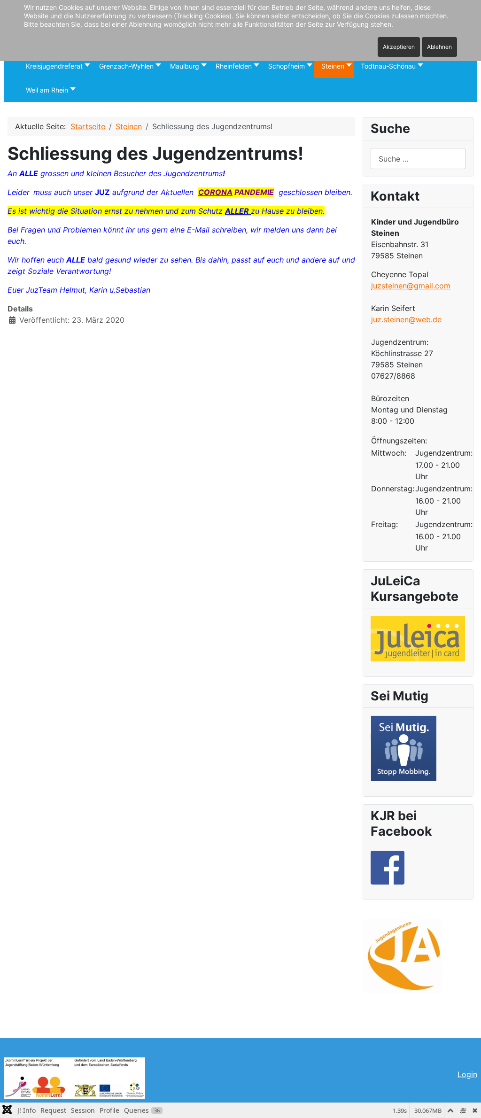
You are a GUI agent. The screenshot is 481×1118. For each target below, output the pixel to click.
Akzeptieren (399, 46)
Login (467, 1074)
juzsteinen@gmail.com (410, 285)
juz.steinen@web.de (406, 319)
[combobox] (418, 158)
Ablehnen (439, 46)
